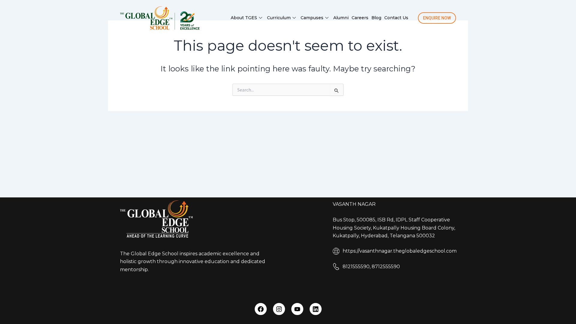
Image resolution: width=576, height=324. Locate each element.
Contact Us (396, 17)
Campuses (312, 17)
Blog (376, 17)
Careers (360, 17)
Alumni (341, 17)
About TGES (244, 17)
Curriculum (279, 17)
